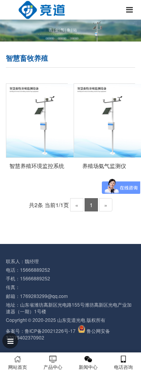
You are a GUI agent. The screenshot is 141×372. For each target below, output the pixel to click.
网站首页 (17, 366)
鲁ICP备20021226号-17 (50, 330)
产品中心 (52, 366)
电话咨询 (123, 366)
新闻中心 (88, 366)
